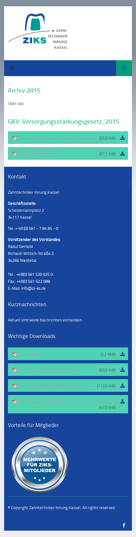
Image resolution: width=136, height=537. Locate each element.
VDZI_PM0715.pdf (68, 154)
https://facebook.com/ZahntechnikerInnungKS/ (124, 525)
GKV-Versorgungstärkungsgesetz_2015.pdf (68, 138)
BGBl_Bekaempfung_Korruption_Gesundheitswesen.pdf (70, 404)
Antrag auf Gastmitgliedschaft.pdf (68, 386)
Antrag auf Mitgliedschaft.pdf (68, 370)
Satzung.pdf (68, 354)
